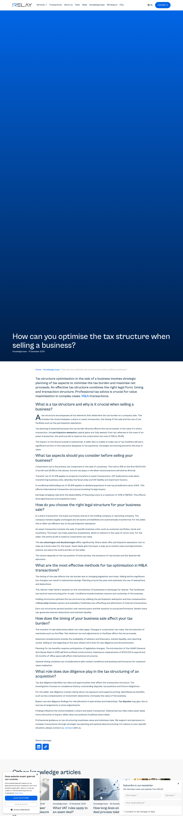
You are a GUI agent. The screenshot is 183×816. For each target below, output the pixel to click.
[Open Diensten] (46, 5)
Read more (19, 793)
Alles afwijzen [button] (21, 804)
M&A (85, 396)
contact (69, 728)
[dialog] (21, 793)
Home (38, 369)
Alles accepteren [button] (21, 798)
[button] (38, 747)
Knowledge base (51, 369)
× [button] (37, 775)
